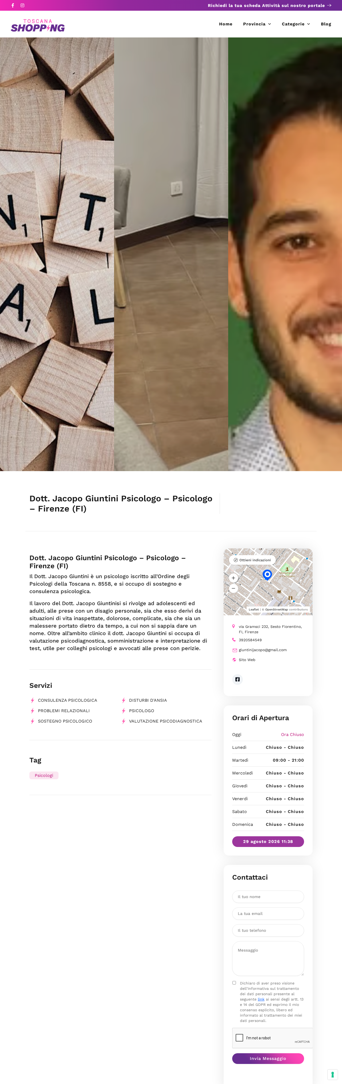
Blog (326, 23)
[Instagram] (22, 5)
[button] (233, 577)
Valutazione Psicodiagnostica (165, 721)
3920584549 (250, 640)
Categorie (293, 23)
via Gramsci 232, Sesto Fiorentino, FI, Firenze (270, 629)
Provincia (254, 23)
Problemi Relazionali (64, 710)
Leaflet (254, 609)
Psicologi (44, 775)
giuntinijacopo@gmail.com (263, 650)
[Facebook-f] (13, 5)
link (261, 999)
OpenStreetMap (276, 609)
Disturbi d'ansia (148, 700)
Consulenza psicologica (67, 700)
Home (225, 23)
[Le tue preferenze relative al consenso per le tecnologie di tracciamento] (333, 1075)
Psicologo (141, 710)
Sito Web (247, 660)
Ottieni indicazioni (255, 560)
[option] (57, 254)
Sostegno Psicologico (65, 721)
